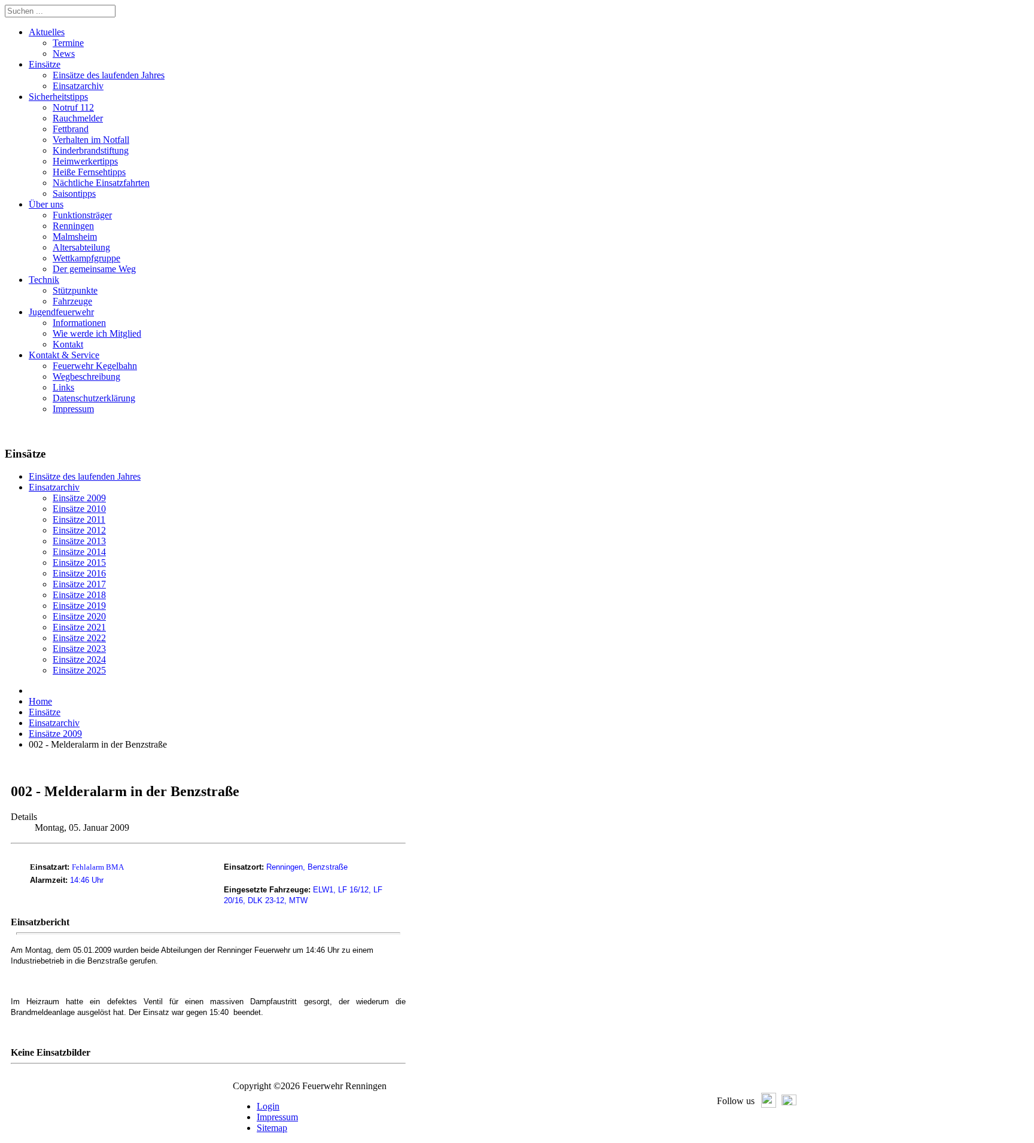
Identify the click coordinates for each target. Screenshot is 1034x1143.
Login (268, 1106)
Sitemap (272, 1128)
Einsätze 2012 (79, 530)
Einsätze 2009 (79, 498)
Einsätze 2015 (79, 562)
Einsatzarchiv (54, 487)
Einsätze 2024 (79, 659)
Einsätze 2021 (79, 627)
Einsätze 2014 (79, 552)
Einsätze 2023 (79, 649)
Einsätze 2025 (79, 670)
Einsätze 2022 (79, 638)
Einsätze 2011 (79, 519)
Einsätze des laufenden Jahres (85, 476)
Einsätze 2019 (79, 606)
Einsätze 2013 (79, 541)
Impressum (277, 1117)
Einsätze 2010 (79, 509)
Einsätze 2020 (79, 616)
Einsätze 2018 (79, 595)
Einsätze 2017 (79, 584)
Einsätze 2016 (79, 573)
